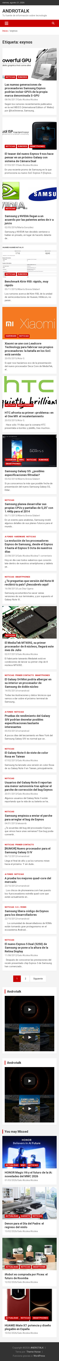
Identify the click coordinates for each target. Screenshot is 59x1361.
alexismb (22, 823)
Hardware (11, 336)
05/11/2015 (11, 289)
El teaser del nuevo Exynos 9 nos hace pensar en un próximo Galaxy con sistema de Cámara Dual (29, 157)
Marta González (26, 227)
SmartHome (39, 1267)
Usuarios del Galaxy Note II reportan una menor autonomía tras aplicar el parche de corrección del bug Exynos (29, 786)
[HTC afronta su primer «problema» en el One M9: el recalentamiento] (29, 392)
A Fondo (9, 537)
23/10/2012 (11, 886)
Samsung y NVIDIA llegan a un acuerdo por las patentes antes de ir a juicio (29, 219)
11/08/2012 (11, 955)
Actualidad (12, 1165)
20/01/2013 (11, 794)
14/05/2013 (11, 690)
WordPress (39, 1355)
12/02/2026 (11, 1282)
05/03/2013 (11, 731)
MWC (21, 460)
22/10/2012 (11, 918)
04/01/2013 (11, 823)
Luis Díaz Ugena (25, 588)
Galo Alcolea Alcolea (28, 99)
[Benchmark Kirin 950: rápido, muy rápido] (29, 261)
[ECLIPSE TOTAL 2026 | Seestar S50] (29, 1010)
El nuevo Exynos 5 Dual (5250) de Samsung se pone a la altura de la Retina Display (26, 947)
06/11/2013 (11, 515)
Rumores (22, 77)
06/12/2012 (11, 856)
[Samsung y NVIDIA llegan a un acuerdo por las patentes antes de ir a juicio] (29, 195)
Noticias (10, 77)
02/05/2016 (11, 227)
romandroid (23, 690)
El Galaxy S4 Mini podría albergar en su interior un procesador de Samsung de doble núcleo (28, 683)
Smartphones (37, 146)
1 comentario (45, 556)
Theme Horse (33, 1351)
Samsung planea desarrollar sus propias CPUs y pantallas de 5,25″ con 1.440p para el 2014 (29, 507)
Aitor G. (21, 358)
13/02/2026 (11, 1231)
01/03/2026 (11, 1180)
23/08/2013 (11, 556)
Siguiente (38, 978)
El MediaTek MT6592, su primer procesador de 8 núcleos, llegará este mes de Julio (29, 646)
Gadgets (25, 1216)
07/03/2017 (11, 165)
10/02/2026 (11, 1333)
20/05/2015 (11, 358)
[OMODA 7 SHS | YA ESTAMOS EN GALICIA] (29, 1037)
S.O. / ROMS (20, 907)
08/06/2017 (11, 99)
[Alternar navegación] (6, 23)
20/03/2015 (11, 420)
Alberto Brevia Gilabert (29, 289)
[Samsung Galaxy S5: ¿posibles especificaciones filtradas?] (29, 451)
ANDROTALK (15, 11)
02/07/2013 (11, 654)
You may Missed (16, 1131)
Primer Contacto (24, 675)
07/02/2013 (11, 760)
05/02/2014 (11, 479)
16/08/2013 (11, 588)
